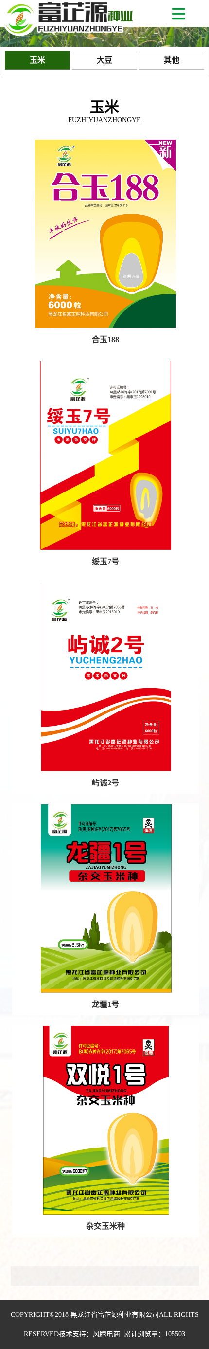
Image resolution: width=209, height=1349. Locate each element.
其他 (171, 60)
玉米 (37, 60)
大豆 (104, 60)
